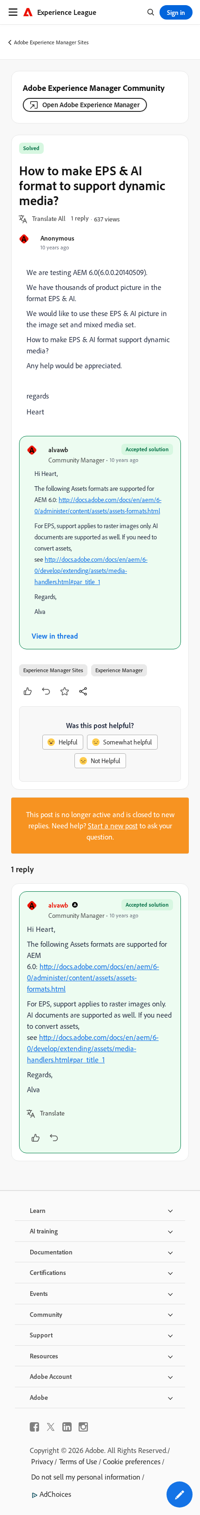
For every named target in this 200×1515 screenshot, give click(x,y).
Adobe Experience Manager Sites (51, 42)
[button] (49, 219)
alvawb (58, 450)
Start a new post (113, 825)
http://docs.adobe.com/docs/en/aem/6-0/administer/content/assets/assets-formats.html (93, 977)
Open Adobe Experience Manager (91, 104)
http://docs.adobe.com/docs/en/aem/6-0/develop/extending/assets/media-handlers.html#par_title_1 (90, 570)
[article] (100, 1022)
